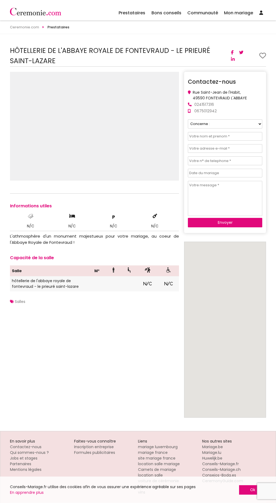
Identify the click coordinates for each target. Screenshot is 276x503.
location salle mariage (159, 464)
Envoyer (225, 222)
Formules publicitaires (94, 452)
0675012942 (205, 111)
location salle (150, 475)
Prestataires (132, 13)
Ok (252, 489)
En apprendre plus (27, 492)
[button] (174, 76)
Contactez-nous (26, 447)
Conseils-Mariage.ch (221, 469)
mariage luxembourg (158, 447)
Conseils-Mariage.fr (220, 464)
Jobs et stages (23, 458)
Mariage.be (212, 447)
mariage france (153, 452)
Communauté (202, 13)
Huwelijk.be (212, 458)
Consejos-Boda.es (219, 475)
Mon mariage (238, 13)
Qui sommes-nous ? (29, 452)
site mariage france (156, 458)
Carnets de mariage (157, 469)
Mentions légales (26, 469)
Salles (20, 301)
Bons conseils (166, 13)
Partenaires (20, 464)
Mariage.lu (211, 452)
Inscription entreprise (94, 447)
